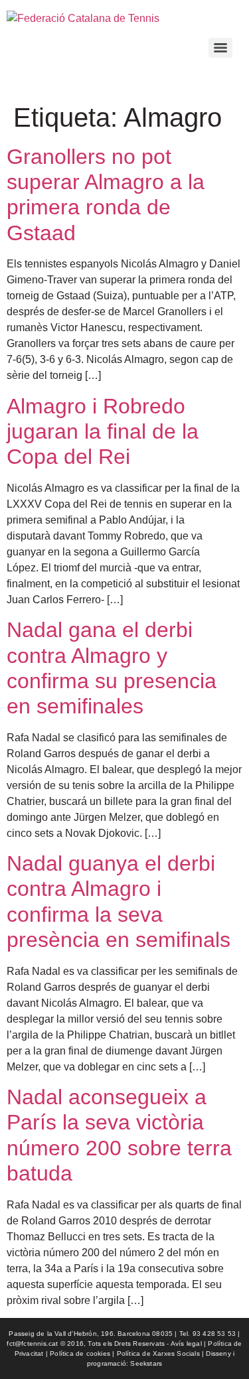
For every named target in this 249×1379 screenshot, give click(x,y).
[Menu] (220, 48)
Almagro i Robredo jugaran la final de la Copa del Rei (103, 431)
